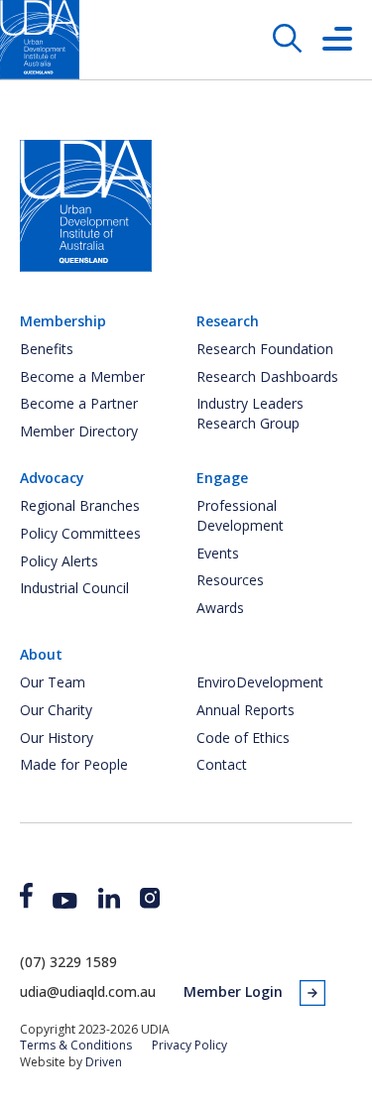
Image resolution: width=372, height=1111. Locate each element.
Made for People (74, 764)
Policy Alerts (59, 561)
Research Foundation (264, 348)
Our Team (52, 682)
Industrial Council (74, 587)
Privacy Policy (189, 1045)
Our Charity (56, 709)
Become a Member (82, 376)
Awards (220, 607)
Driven (103, 1061)
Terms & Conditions (76, 1045)
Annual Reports (245, 709)
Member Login (233, 991)
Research (227, 320)
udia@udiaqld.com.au (88, 991)
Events (217, 553)
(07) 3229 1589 (68, 961)
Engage (222, 477)
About (41, 654)
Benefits (46, 348)
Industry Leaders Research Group (250, 413)
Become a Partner (79, 403)
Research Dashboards (267, 376)
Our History (56, 737)
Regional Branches (80, 505)
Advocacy (52, 477)
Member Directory (79, 431)
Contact (221, 764)
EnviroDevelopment (259, 682)
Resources (230, 579)
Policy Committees (80, 533)
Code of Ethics (243, 737)
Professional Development (240, 515)
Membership (63, 320)
